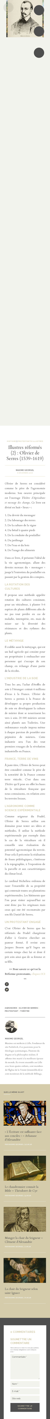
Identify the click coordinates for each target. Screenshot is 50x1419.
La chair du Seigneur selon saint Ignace (21, 1291)
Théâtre (24, 1011)
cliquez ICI (38, 974)
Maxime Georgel (14, 1039)
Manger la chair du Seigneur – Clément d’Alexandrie (24, 1240)
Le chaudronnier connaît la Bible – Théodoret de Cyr (21, 1189)
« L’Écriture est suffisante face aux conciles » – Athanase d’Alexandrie (23, 1136)
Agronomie (11, 1008)
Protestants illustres (30, 441)
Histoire (11, 441)
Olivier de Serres (28, 1008)
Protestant (11, 1011)
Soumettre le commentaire (25, 1407)
